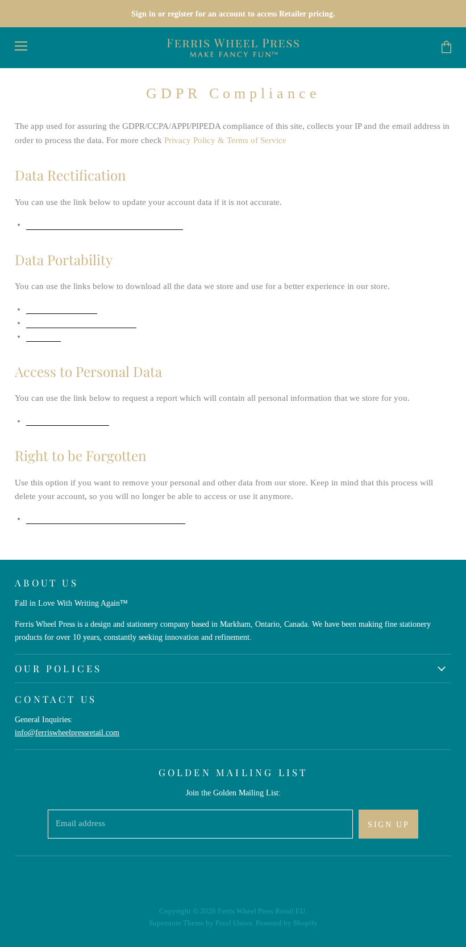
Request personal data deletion (105, 519)
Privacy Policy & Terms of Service (225, 140)
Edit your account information (104, 225)
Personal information (81, 323)
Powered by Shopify (287, 923)
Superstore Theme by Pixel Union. (201, 923)
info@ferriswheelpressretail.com (67, 732)
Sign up (388, 824)
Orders (43, 337)
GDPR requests (61, 309)
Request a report (67, 421)
